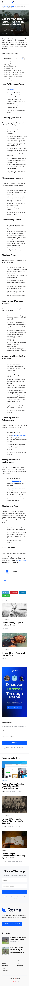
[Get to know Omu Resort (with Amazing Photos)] (5, 940)
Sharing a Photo (9, 68)
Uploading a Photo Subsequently (13, 74)
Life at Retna (5, 970)
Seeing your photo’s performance (13, 76)
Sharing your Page (10, 78)
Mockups (5, 15)
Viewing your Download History (13, 70)
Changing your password (11, 65)
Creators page (16, 481)
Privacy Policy (19, 965)
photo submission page (19, 435)
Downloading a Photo (10, 66)
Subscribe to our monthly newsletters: (14, 726)
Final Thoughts (9, 80)
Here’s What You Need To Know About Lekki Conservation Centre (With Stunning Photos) (18, 950)
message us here (22, 560)
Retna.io (11, 90)
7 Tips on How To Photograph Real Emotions (13, 654)
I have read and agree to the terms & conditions (12, 748)
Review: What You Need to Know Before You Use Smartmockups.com (13, 786)
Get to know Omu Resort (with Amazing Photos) (18, 938)
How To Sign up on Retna (11, 61)
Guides (10, 15)
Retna (8, 29)
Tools (3, 968)
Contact (18, 963)
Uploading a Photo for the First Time (14, 72)
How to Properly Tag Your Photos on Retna (12, 624)
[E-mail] (5, 580)
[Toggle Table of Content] (22, 58)
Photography (15, 15)
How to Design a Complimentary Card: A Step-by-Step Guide (14, 855)
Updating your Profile (10, 63)
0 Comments (5, 33)
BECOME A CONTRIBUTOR (12, 924)
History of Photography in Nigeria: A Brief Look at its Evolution (12, 821)
